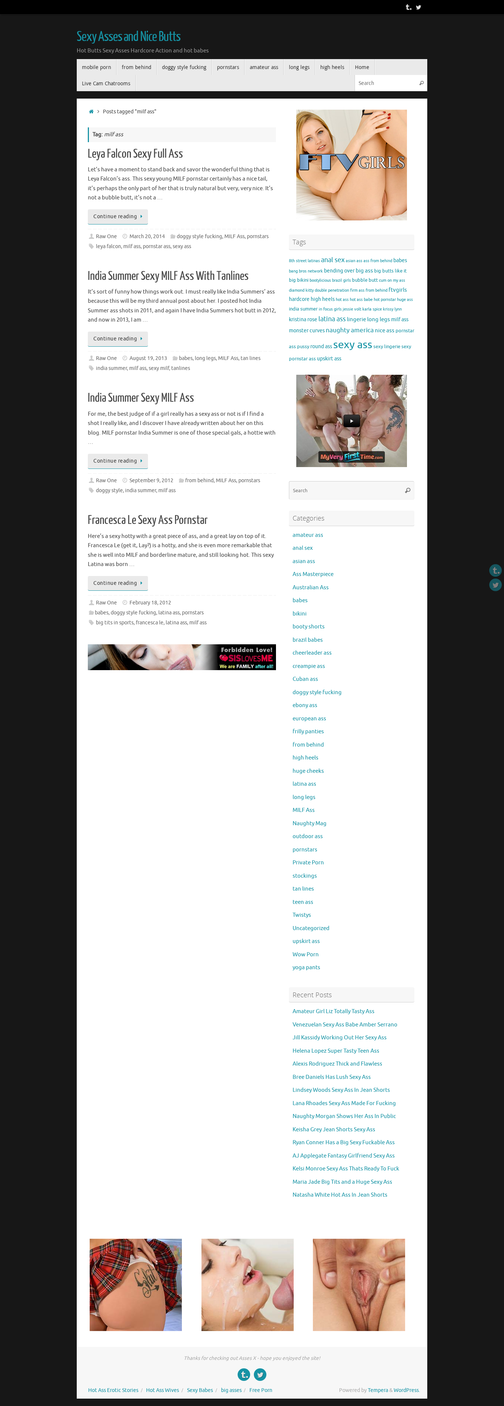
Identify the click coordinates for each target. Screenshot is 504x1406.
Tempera (378, 1390)
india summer (111, 368)
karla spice (372, 309)
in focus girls (330, 309)
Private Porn (308, 862)
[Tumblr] (408, 7)
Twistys (302, 915)
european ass (309, 718)
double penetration (332, 290)
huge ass (405, 299)
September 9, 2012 (151, 480)
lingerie (356, 319)
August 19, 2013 (148, 358)
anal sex (333, 260)
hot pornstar (385, 299)
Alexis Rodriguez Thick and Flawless (337, 1063)
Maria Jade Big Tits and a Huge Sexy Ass (342, 1182)
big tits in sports (115, 623)
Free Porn (260, 1390)
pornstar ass (156, 246)
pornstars (258, 236)
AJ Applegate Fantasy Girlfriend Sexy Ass (344, 1155)
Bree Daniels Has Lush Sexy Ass (332, 1077)
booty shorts (309, 626)
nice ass (384, 330)
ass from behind (377, 260)
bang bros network (306, 271)
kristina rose (303, 319)
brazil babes (308, 640)
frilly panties (308, 731)
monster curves (307, 330)
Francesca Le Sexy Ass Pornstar (148, 520)
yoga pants (306, 967)
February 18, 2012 (150, 603)
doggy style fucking (199, 236)
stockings (305, 875)
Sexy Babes (200, 1390)
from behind (199, 480)
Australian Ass (311, 587)
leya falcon (108, 246)
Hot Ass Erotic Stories (113, 1390)
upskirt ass (329, 358)
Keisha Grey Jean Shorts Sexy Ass (334, 1129)
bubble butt (365, 280)
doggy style (109, 490)
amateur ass (308, 535)
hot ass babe (361, 299)
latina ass (169, 613)
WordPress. (407, 1390)
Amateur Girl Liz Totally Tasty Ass (333, 1011)
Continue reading (115, 216)
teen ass (303, 902)
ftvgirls (398, 290)
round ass (321, 346)
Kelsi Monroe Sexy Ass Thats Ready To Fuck (346, 1168)
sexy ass (182, 246)
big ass (364, 270)
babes (186, 358)
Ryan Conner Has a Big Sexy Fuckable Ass (344, 1142)
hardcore (299, 299)
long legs (205, 358)
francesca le (149, 623)
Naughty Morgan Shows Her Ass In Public (344, 1116)
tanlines (180, 368)
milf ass (132, 246)
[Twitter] (418, 7)
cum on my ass (392, 280)
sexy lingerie (386, 347)
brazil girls (341, 280)
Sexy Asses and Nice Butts (128, 37)
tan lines (250, 358)
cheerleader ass (312, 652)
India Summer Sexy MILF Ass (141, 398)
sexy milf (159, 368)
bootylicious (320, 280)
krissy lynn (392, 309)
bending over (339, 270)
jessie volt (352, 309)
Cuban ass (305, 679)
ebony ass (305, 705)
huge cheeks (308, 771)
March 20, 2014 (147, 236)
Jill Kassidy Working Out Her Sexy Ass (340, 1037)
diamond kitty (301, 290)
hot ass (342, 299)
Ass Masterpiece (313, 574)
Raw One (106, 236)
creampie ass (309, 666)
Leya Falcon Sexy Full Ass (135, 154)
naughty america (350, 330)
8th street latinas (304, 260)
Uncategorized (311, 928)
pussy (303, 347)
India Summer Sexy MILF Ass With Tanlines (168, 276)
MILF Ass (234, 236)
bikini (302, 280)
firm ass (357, 290)
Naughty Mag (310, 823)
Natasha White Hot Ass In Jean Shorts (340, 1194)
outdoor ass (308, 836)
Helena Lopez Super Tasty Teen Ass (336, 1050)
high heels (323, 299)
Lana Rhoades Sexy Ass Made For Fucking (344, 1103)
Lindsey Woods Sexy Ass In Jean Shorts (341, 1090)
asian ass (354, 260)
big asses (231, 1390)
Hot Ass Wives (162, 1390)
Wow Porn (306, 954)
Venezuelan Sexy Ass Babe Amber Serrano (345, 1024)
